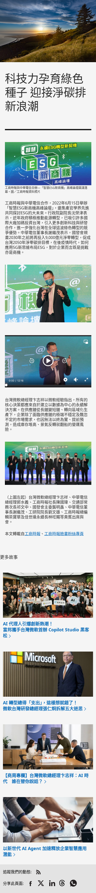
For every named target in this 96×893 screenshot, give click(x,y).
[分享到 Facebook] (30, 884)
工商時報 (32, 533)
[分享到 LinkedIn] (52, 884)
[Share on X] (41, 884)
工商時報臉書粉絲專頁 (64, 533)
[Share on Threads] (63, 884)
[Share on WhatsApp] (74, 884)
